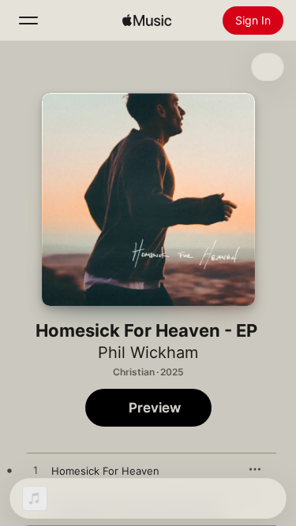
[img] (146, 20)
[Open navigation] (28, 20)
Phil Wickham (148, 352)
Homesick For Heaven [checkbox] (105, 470)
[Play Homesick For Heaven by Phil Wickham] (35, 471)
